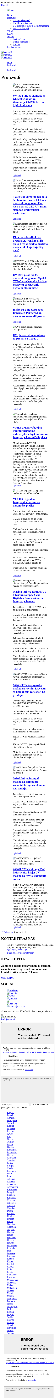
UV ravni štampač (21, 20)
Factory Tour (19, 39)
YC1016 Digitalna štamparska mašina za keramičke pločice (26, 502)
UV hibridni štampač (22, 23)
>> (11, 932)
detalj (18, 175)
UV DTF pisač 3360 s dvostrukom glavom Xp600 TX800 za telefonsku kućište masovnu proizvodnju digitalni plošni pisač (29, 281)
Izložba (16, 44)
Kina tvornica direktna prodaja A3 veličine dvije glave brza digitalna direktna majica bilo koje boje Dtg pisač (30, 244)
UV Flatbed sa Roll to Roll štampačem (31, 26)
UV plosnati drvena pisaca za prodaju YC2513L (29, 337)
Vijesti (10, 31)
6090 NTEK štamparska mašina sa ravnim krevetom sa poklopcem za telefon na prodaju (29, 690)
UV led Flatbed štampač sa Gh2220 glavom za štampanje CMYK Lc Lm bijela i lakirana (29, 100)
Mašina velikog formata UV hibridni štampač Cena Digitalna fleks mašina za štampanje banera (29, 596)
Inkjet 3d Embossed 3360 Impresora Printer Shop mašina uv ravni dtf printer (29, 313)
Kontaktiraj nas (14, 47)
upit (14, 175)
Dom (9, 15)
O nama (10, 36)
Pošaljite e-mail (8, 1019)
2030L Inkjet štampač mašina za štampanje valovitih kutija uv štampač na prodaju (29, 783)
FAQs (10, 33)
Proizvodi (11, 18)
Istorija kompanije (21, 41)
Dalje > (7, 932)
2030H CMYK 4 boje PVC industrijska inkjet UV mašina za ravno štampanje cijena (29, 874)
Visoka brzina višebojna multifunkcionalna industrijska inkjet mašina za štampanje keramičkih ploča (30, 432)
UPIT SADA (7, 978)
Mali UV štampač (21, 28)
